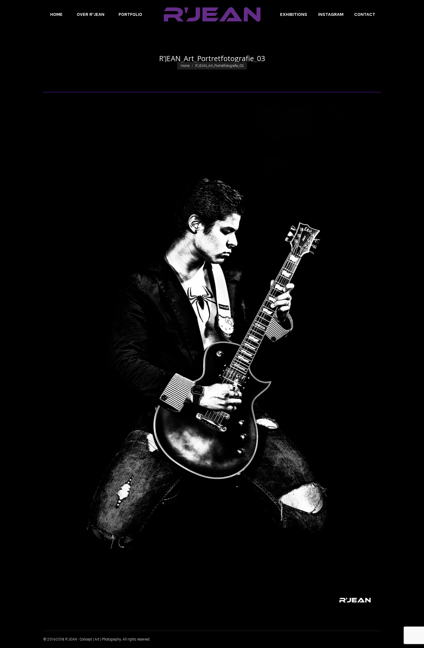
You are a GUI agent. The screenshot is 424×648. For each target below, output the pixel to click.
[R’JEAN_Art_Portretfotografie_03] (212, 360)
